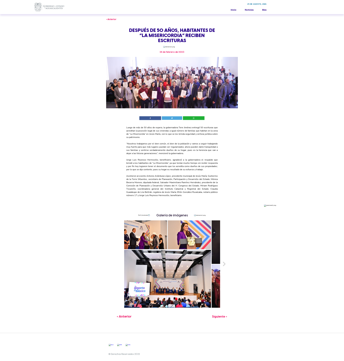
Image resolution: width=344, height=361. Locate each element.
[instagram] (128, 346)
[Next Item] (224, 264)
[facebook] (111, 346)
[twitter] (119, 346)
